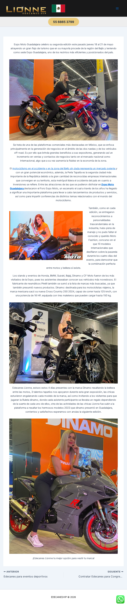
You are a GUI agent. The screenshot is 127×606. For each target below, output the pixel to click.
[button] (63, 22)
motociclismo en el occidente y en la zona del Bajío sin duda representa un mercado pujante (64, 168)
